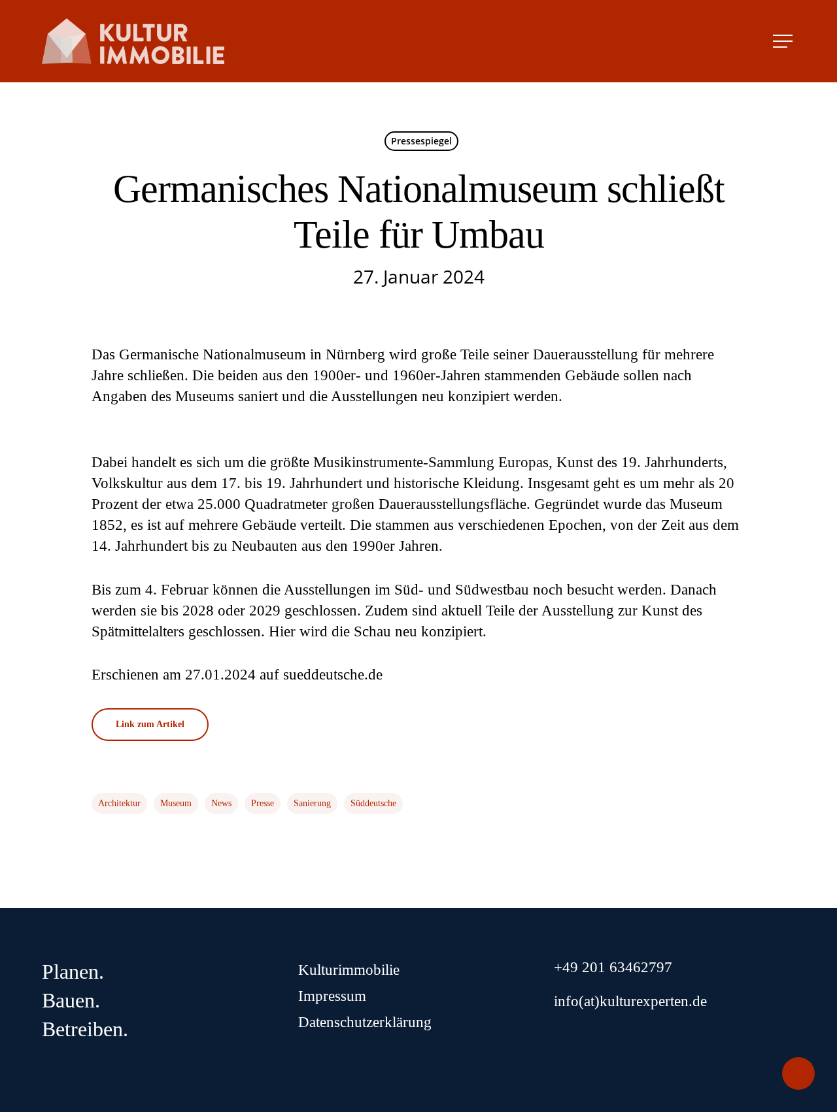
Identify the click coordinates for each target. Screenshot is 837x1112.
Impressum (332, 996)
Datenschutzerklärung (365, 1022)
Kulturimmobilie (349, 970)
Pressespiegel (421, 141)
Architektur (119, 803)
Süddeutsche (373, 803)
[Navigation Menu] (784, 41)
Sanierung (312, 803)
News (221, 803)
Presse (262, 803)
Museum (176, 803)
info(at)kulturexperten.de (630, 1001)
